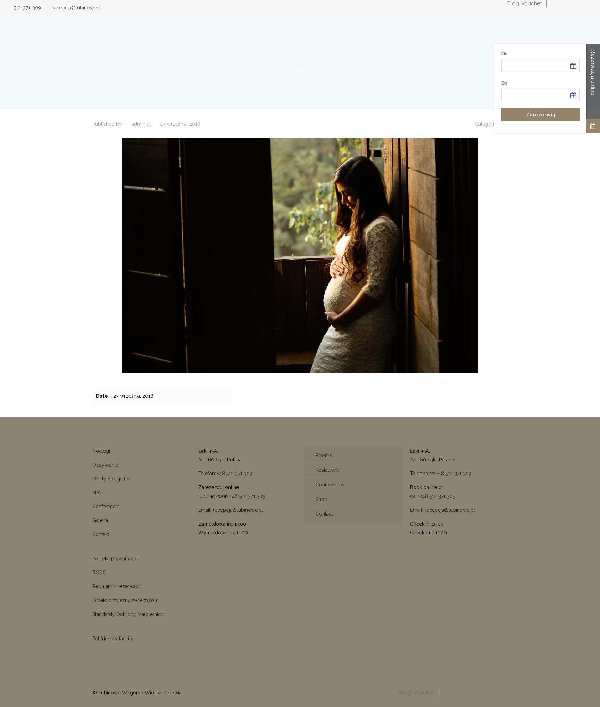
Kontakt (100, 534)
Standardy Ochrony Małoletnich (128, 614)
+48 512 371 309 (247, 496)
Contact (324, 514)
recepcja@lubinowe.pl (77, 7)
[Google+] (562, 3)
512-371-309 (27, 7)
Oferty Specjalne (111, 479)
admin (138, 124)
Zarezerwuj (540, 114)
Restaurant (327, 470)
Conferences (330, 484)
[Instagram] (581, 3)
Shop (321, 499)
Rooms (324, 455)
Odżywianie (105, 465)
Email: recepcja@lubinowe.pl (230, 510)
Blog (513, 3)
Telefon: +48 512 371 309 (225, 473)
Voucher (531, 3)
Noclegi (101, 451)
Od (504, 53)
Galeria (100, 520)
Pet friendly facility (112, 638)
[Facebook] (553, 3)
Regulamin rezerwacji (116, 586)
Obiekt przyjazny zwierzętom (125, 600)
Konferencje (105, 506)
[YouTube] (571, 3)
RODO (99, 572)
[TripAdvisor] (590, 3)
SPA (96, 492)
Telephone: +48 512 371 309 (441, 473)
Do (504, 83)
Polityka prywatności (115, 558)
